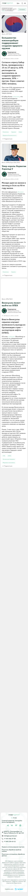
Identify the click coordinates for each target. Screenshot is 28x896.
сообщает (11, 336)
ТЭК (4, 456)
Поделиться (8, 139)
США (12, 699)
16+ (18, 3)
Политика (6, 132)
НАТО (18, 699)
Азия (20, 132)
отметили (16, 96)
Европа (13, 272)
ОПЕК (9, 456)
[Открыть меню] (25, 3)
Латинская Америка (9, 459)
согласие (3, 10)
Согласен (22, 9)
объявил (20, 192)
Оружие (13, 132)
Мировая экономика (9, 462)
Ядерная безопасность (9, 135)
